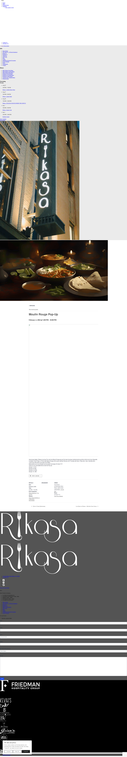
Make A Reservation (7, 607)
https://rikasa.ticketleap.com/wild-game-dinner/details (34, 499)
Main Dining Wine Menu (8, 72)
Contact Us (5, 42)
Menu (4, 4)
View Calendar (3, 119)
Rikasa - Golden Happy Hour (9, 89)
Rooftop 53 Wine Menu (8, 76)
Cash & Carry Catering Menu (9, 77)
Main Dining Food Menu (8, 70)
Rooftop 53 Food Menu (8, 74)
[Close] (30, 741)
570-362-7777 (6, 43)
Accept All (26, 751)
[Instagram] (3, 583)
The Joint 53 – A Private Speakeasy (10, 52)
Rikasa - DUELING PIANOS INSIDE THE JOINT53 (14, 103)
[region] (17, 747)
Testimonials (5, 64)
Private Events (6, 5)
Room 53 (5, 53)
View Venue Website (58, 496)
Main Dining (5, 51)
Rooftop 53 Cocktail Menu (8, 75)
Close (2, 45)
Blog (4, 58)
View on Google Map (4, 587)
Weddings (5, 6)
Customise (8, 751)
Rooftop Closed (6, 116)
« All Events (32, 305)
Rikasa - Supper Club (7, 110)
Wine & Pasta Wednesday (39, 506)
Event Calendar (6, 61)
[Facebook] (3, 580)
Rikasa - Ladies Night (7, 96)
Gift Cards (5, 57)
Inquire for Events (6, 755)
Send (2, 678)
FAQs (4, 62)
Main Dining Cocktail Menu (8, 71)
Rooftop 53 (5, 54)
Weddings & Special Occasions (9, 60)
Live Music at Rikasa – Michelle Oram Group (86, 506)
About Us (5, 55)
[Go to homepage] (38, 542)
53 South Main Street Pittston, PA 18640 (11, 576)
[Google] (4, 585)
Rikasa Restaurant (33, 493)
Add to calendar (35, 475)
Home (4, 2)
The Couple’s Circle (9, 7)
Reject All (17, 751)
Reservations (6, 45)
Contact (4, 65)
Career (4, 59)
